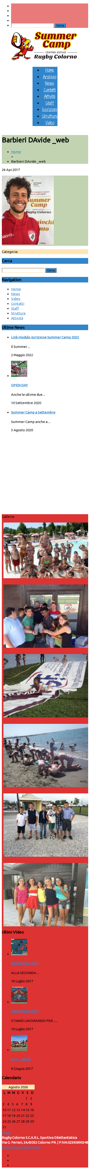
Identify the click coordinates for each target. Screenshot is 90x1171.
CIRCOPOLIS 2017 (25, 1011)
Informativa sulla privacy (21, 1147)
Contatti (50, 90)
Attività (49, 96)
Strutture (49, 116)
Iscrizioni (49, 109)
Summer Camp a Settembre (33, 412)
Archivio (49, 76)
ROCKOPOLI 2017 (24, 963)
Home (49, 70)
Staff (49, 103)
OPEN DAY (19, 385)
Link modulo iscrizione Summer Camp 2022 (45, 337)
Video (49, 122)
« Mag (6, 1133)
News (49, 83)
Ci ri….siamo (21, 1059)
